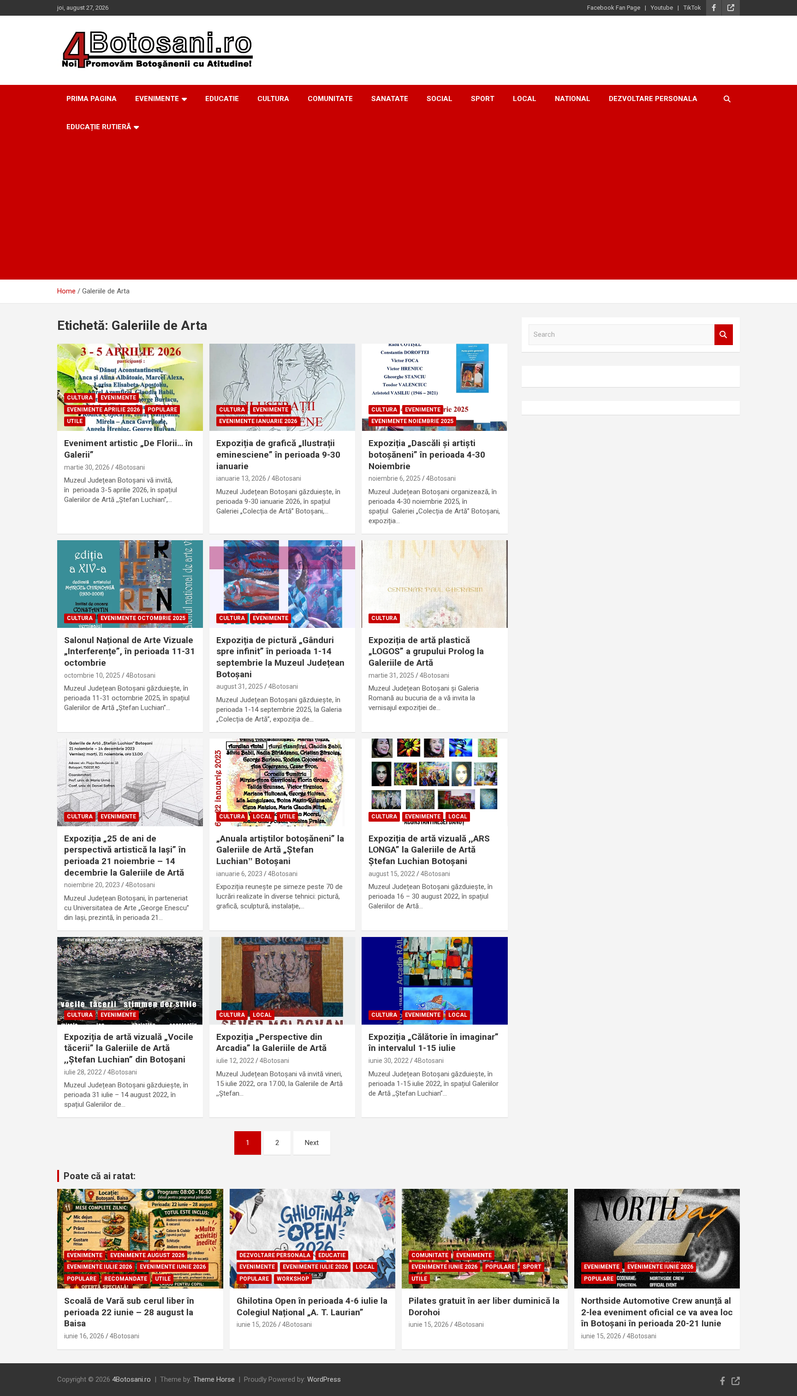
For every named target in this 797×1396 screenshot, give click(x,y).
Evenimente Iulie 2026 (99, 1267)
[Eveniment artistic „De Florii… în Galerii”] (130, 387)
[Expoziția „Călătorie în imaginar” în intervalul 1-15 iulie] (434, 981)
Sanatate (389, 99)
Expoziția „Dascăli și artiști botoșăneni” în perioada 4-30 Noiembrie (427, 454)
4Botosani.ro (131, 1379)
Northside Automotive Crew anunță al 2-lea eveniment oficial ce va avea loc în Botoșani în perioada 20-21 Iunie (657, 1312)
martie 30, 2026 (87, 467)
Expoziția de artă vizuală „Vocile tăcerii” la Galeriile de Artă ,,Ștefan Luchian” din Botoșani (128, 1048)
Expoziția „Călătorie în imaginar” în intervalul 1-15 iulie (434, 1043)
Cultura (273, 99)
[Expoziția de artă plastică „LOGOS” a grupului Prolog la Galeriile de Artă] (434, 584)
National (572, 99)
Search (723, 334)
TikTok (692, 7)
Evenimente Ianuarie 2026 (258, 421)
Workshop (293, 1279)
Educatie (222, 99)
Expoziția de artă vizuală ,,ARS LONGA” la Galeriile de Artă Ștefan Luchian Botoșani (429, 849)
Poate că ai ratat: (100, 1175)
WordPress (324, 1379)
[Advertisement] (398, 210)
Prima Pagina (91, 99)
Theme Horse (214, 1379)
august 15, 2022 (392, 873)
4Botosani (130, 467)
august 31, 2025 (239, 686)
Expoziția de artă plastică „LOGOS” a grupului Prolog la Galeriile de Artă (426, 651)
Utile (75, 421)
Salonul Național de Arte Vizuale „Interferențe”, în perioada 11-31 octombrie (129, 651)
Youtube (662, 7)
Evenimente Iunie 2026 (173, 1267)
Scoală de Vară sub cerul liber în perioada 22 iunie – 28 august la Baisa (129, 1312)
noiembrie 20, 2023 (92, 885)
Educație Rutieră (98, 127)
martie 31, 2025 (391, 675)
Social (439, 99)
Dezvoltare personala (653, 99)
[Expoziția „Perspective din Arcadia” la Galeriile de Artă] (282, 981)
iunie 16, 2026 (84, 1336)
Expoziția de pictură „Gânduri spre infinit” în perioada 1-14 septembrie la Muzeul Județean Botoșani (280, 657)
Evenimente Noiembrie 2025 (412, 421)
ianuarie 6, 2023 (239, 873)
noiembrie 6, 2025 (395, 478)
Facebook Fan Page (613, 7)
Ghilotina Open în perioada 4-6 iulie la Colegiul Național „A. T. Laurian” (312, 1306)
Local (524, 99)
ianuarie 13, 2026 (241, 478)
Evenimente (157, 99)
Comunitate (330, 99)
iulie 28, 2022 (83, 1072)
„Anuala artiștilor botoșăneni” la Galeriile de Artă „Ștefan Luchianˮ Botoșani (280, 849)
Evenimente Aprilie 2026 (103, 409)
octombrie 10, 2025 (92, 675)
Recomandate (125, 1279)
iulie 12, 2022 (235, 1060)
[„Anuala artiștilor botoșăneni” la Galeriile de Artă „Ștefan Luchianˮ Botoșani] (282, 782)
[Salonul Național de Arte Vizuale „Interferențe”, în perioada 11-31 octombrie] (130, 584)
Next (312, 1143)
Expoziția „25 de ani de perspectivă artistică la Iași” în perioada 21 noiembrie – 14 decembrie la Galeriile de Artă (125, 855)
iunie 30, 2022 (389, 1060)
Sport (482, 99)
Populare (162, 409)
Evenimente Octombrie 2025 (143, 618)
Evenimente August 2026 (147, 1255)
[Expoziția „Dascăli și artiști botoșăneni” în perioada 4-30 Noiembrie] (434, 387)
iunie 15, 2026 (257, 1324)
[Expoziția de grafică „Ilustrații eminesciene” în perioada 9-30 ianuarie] (282, 387)
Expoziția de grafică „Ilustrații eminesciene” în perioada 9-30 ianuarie (278, 454)
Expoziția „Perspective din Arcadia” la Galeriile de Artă (271, 1043)
